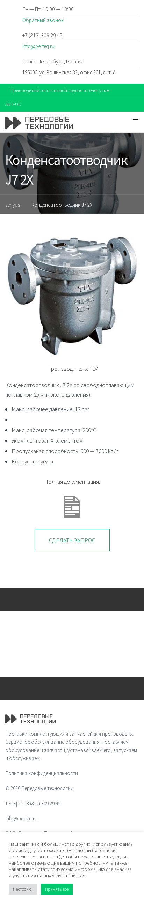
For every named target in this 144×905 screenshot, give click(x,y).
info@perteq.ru (38, 46)
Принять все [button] (57, 889)
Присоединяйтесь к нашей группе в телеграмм (59, 90)
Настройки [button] (23, 889)
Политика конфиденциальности (41, 773)
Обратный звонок (43, 20)
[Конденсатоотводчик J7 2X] (72, 293)
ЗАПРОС (13, 104)
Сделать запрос (72, 540)
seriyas (12, 204)
